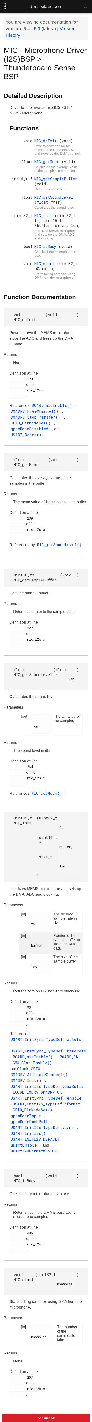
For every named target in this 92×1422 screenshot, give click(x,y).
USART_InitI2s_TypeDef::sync (43, 1127)
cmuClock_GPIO (26, 1068)
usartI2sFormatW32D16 (35, 1150)
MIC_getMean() (48, 793)
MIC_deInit (46, 140)
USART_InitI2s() (29, 1133)
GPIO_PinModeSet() (32, 422)
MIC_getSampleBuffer (55, 178)
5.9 (38, 28)
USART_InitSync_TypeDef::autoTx (46, 1039)
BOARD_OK (69, 1056)
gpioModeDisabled (31, 428)
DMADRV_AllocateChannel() (40, 1074)
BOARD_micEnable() (53, 405)
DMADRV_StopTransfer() (37, 417)
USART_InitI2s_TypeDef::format (46, 1103)
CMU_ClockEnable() (33, 1062)
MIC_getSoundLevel (53, 197)
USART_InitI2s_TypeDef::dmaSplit (47, 1086)
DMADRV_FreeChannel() (36, 411)
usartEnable (25, 1145)
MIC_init (44, 215)
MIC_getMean (48, 161)
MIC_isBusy (46, 246)
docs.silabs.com (46, 6)
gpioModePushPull (30, 1121)
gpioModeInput (27, 1115)
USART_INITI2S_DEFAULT (36, 1139)
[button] (46, 1418)
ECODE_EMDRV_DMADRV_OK (38, 1092)
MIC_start (45, 263)
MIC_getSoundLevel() (59, 544)
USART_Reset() (27, 434)
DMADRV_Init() (27, 1080)
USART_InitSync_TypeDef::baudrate (48, 1050)
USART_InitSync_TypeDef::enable (46, 1098)
